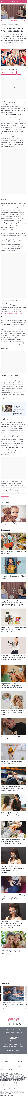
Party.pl (20, 1056)
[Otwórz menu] (1, 1)
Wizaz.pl (20, 1067)
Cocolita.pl (6, 1061)
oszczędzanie (5, 497)
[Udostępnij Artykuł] (19, 73)
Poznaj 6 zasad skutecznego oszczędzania (11, 313)
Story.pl (20, 1069)
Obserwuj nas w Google (9, 73)
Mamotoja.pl (7, 1064)
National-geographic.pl (6, 1069)
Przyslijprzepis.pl (20, 1061)
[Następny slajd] (26, 993)
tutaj (12, 1095)
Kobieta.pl (20, 1058)
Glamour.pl (6, 1058)
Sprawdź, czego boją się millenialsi (10, 400)
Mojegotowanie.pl (6, 1067)
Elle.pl (6, 1056)
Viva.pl (20, 1064)
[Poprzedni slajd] (1, 993)
